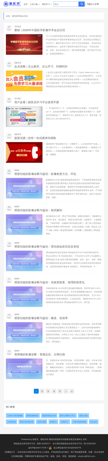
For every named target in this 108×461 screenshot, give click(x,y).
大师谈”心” (65, 421)
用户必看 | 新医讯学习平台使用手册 (36, 102)
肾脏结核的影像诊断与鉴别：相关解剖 (38, 210)
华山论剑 (93, 421)
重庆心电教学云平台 (67, 415)
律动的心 (53, 421)
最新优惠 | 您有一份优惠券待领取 (35, 138)
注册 (97, 3)
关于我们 (17, 98)
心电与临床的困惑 (79, 421)
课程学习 (46, 4)
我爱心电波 (83, 415)
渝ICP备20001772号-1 (38, 447)
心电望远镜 (11, 421)
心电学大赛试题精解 (14, 415)
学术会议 (17, 26)
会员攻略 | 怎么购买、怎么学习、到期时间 (40, 66)
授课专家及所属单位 (73, 439)
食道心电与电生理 (26, 421)
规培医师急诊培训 (49, 415)
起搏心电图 (41, 421)
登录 (89, 3)
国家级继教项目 (32, 415)
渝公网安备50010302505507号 (67, 447)
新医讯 (35, 439)
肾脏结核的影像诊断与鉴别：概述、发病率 (41, 318)
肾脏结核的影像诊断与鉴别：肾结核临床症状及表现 (46, 246)
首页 (26, 4)
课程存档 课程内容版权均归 (52, 439)
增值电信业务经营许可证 (24, 443)
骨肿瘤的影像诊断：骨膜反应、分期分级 (39, 354)
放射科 (16, 170)
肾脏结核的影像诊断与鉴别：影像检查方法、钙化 (45, 174)
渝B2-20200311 (44, 443)
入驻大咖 (34, 4)
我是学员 (17, 62)
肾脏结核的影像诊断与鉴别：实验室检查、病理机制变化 (49, 282)
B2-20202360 (90, 443)
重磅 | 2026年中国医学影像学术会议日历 (39, 30)
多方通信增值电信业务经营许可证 (67, 443)
